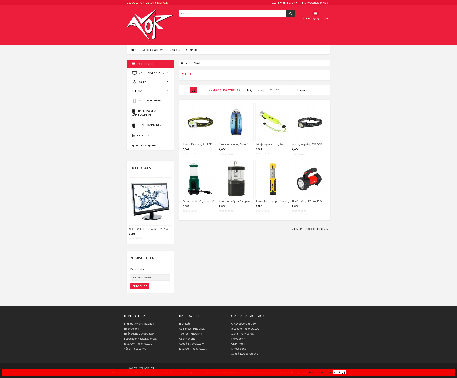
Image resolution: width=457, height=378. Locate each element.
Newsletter (238, 338)
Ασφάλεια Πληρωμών (192, 328)
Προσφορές (131, 328)
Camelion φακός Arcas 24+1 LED (239, 144)
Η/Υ (140, 91)
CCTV (142, 82)
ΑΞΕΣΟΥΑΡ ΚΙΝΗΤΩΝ (152, 100)
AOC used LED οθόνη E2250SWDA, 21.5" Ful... (157, 229)
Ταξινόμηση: (255, 90)
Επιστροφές (238, 348)
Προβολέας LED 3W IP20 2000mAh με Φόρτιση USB (324, 201)
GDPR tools (238, 343)
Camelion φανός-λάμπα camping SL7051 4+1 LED (213, 201)
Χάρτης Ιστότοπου (135, 348)
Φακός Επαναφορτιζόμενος (272, 201)
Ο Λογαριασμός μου (243, 323)
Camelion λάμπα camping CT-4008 (240, 201)
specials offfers (153, 49)
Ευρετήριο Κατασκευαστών (141, 338)
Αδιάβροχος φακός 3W (269, 144)
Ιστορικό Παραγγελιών (138, 343)
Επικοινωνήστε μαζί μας (139, 323)
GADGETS (143, 135)
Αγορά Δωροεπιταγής (192, 343)
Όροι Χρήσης (187, 338)
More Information (320, 372)
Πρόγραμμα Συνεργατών (139, 333)
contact (175, 49)
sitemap (191, 49)
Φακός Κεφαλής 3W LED (197, 144)
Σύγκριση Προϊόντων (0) (224, 90)
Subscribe (140, 286)
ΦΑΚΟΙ (195, 62)
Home (132, 49)
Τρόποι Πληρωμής (190, 333)
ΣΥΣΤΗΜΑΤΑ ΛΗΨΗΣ (152, 72)
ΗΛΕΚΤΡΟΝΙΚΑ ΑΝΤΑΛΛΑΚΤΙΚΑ (144, 113)
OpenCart (148, 368)
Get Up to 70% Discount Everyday (147, 2)
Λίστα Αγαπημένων (243, 333)
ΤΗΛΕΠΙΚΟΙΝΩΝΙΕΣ (149, 125)
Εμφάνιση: (304, 90)
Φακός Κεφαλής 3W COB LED (310, 144)
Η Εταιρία (185, 323)
